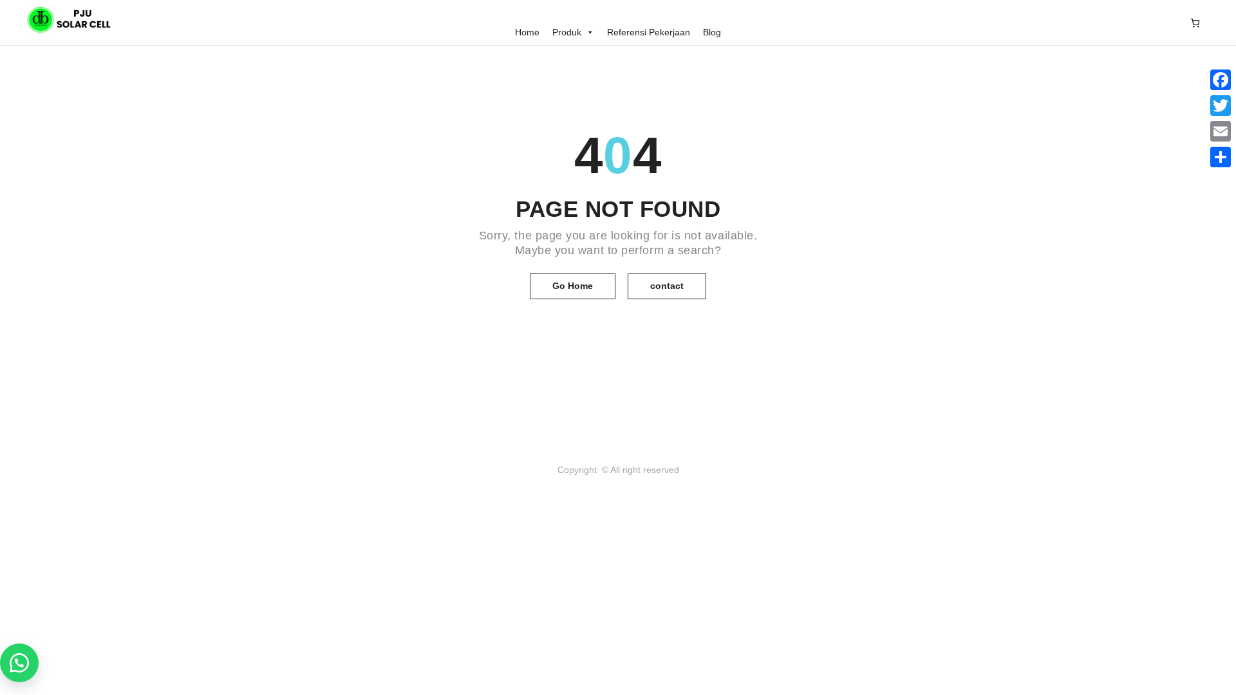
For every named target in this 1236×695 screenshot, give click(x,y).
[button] (19, 663)
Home (527, 32)
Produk (566, 32)
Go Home (572, 286)
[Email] (1220, 131)
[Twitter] (1220, 105)
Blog (712, 32)
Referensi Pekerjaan (648, 32)
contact (667, 286)
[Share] (1220, 157)
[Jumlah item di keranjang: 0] (1195, 22)
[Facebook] (1220, 80)
